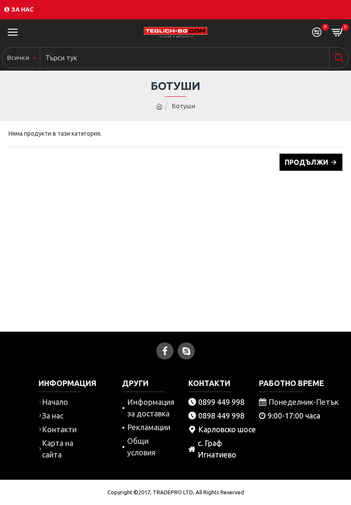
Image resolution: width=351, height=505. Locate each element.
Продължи (306, 162)
